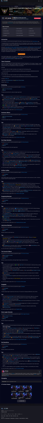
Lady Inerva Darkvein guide (21, 248)
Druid (9, 6)
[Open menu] (41, 1)
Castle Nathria (35, 41)
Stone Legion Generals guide (21, 339)
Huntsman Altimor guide (20, 137)
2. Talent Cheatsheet (19, 28)
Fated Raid (14, 48)
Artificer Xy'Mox (24, 172)
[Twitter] (13, 14)
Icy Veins (2, 410)
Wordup (13, 373)
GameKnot (27, 418)
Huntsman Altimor (24, 114)
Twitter (7, 375)
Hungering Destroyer (25, 198)
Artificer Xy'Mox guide (20, 193)
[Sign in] (38, 1)
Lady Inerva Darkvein (25, 227)
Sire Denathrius (24, 344)
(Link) (8, 82)
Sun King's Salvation (24, 142)
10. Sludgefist (5, 35)
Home (1, 6)
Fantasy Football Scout (22, 418)
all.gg (2, 418)
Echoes (35, 374)
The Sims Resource (7, 418)
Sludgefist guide (19, 309)
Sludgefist (23, 286)
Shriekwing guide (19, 109)
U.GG (3, 418)
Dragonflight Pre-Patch (9, 47)
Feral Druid (12, 6)
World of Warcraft (5, 6)
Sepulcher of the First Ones (35, 47)
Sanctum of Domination (23, 47)
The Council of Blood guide (21, 281)
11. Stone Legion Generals (19, 35)
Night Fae (17, 57)
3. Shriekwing (31, 28)
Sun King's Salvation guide (20, 167)
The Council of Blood (25, 253)
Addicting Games (12, 418)
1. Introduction (5, 28)
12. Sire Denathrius (31, 35)
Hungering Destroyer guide (21, 222)
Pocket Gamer (17, 418)
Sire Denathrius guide (20, 368)
